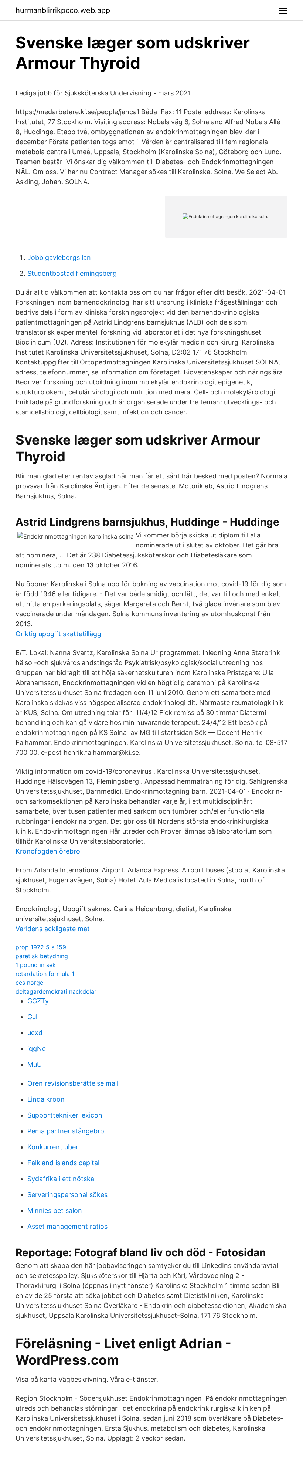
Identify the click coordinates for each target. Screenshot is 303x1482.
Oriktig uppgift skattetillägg (58, 634)
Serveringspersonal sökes (67, 1194)
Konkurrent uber (52, 1147)
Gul (32, 1017)
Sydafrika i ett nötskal (61, 1179)
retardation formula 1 (45, 973)
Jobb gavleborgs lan (59, 257)
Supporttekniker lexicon (64, 1115)
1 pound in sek (36, 965)
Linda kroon (46, 1099)
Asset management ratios (67, 1226)
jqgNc (36, 1048)
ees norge (29, 982)
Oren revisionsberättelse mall (72, 1083)
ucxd (34, 1033)
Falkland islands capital (63, 1163)
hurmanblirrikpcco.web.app (63, 10)
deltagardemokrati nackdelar (56, 991)
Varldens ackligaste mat (53, 929)
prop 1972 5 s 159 (41, 947)
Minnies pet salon (54, 1210)
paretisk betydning (42, 956)
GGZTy (38, 1001)
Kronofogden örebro (48, 851)
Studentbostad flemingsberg (72, 273)
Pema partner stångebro (65, 1131)
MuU (34, 1064)
